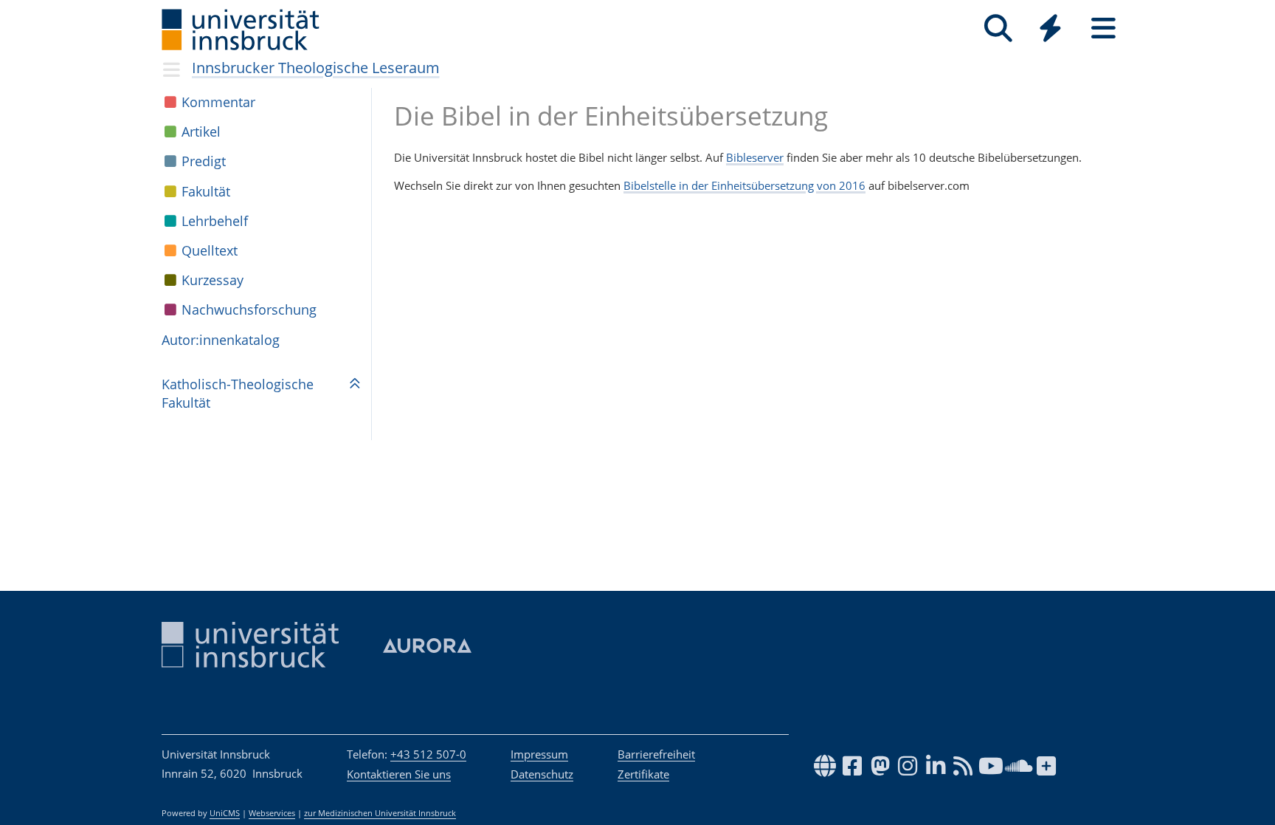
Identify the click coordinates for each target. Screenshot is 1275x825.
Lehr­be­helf (215, 221)
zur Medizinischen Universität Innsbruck (380, 813)
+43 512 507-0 (428, 754)
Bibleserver (755, 157)
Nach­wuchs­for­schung (249, 309)
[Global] (1051, 30)
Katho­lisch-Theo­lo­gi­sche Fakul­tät (238, 393)
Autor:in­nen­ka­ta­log (221, 340)
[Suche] (998, 28)
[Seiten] (1103, 28)
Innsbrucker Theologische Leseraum (316, 68)
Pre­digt (204, 161)
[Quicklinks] (1050, 28)
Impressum (539, 754)
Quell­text (210, 250)
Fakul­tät (206, 191)
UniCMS (225, 813)
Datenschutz (542, 774)
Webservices (272, 813)
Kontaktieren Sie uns (399, 774)
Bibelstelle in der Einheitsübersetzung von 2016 (744, 185)
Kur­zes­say (212, 280)
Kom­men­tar (218, 102)
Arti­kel (201, 131)
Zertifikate (643, 774)
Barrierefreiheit (656, 754)
